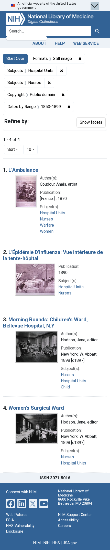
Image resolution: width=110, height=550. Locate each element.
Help (60, 43)
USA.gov (70, 543)
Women (46, 231)
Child (65, 387)
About (39, 43)
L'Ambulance (23, 170)
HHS (56, 543)
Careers (64, 526)
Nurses (46, 219)
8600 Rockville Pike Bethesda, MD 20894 (75, 501)
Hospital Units (52, 212)
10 (32, 149)
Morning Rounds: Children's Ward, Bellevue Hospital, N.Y (45, 322)
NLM (37, 543)
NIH (46, 543)
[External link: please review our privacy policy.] (10, 503)
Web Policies (16, 515)
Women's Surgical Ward (36, 408)
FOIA (10, 520)
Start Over (15, 58)
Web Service (86, 43)
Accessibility (68, 520)
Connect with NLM (21, 492)
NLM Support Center (75, 515)
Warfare (47, 225)
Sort (11, 149)
